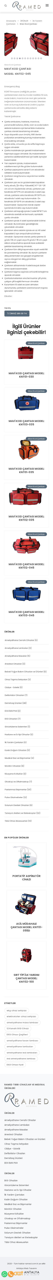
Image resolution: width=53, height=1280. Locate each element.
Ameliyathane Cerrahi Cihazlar (19, 640)
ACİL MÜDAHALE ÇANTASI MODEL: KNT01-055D (27, 927)
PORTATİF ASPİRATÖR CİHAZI (26, 877)
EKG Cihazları (11, 718)
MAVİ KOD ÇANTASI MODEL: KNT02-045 (26, 565)
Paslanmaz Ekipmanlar (16, 789)
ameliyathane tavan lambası (22, 1040)
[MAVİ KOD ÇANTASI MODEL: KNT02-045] (26, 45)
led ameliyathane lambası (21, 1058)
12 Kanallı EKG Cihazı (18, 1028)
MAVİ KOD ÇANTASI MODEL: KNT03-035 (26, 422)
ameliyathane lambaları (20, 1046)
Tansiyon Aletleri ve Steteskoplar (20, 813)
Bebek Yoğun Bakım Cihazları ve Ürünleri (24, 671)
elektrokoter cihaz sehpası (21, 1016)
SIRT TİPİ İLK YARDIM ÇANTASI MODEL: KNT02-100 (26, 978)
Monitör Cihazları (13, 766)
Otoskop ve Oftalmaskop (17, 781)
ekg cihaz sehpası (17, 1010)
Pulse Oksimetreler (14, 797)
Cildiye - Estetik (12, 687)
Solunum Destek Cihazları (17, 805)
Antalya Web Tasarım (26, 1268)
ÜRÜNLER (24, 21)
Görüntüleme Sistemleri (16, 726)
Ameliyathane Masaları (16, 656)
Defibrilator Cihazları (14, 695)
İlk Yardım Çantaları (14, 742)
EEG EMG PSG (11, 711)
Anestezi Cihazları (13, 663)
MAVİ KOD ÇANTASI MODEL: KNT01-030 (26, 374)
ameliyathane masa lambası (22, 1022)
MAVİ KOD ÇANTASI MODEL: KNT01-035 (26, 470)
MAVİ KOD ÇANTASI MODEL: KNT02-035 (26, 518)
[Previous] (7, 45)
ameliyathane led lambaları (22, 1052)
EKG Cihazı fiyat (15, 1064)
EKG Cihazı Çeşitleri (17, 1034)
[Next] (46, 45)
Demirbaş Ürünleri (13, 703)
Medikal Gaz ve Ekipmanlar (17, 758)
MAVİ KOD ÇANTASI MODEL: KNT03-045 (26, 613)
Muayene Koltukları (14, 773)
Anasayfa (11, 21)
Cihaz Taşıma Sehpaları (16, 679)
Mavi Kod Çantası (28, 24)
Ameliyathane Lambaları (16, 648)
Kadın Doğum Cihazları (15, 750)
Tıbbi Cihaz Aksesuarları (16, 821)
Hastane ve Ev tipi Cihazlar (17, 734)
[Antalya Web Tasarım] (26, 1273)
